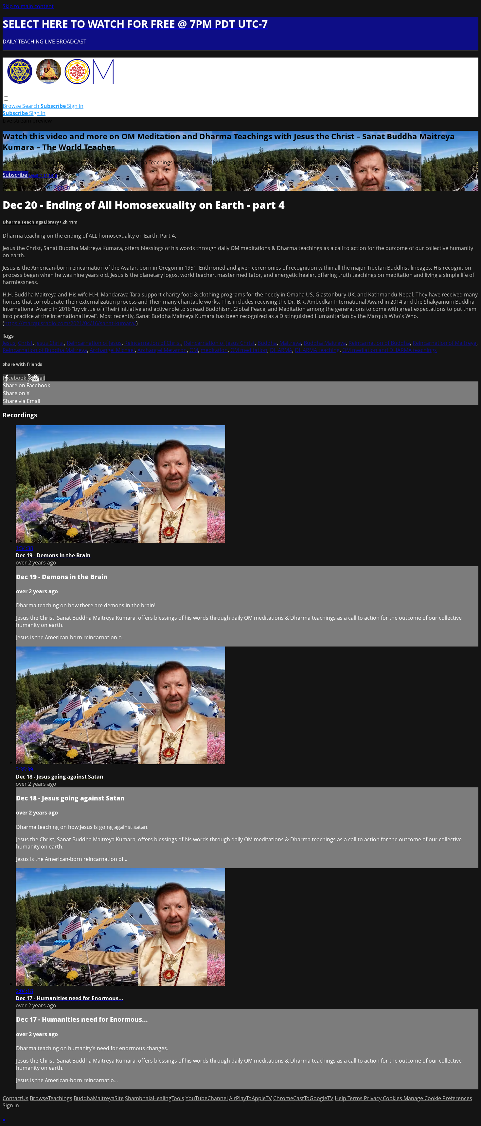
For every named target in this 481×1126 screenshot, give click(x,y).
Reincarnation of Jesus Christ (219, 342)
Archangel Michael (112, 350)
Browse (12, 105)
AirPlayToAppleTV (250, 1098)
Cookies (393, 1098)
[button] (6, 98)
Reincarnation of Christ (152, 342)
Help (341, 1098)
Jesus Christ (49, 342)
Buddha (267, 342)
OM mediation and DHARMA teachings (389, 350)
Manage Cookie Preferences (437, 1098)
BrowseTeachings (51, 1098)
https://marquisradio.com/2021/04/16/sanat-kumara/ (70, 323)
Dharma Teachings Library (31, 222)
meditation (214, 350)
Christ (25, 342)
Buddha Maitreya (325, 342)
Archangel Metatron (162, 350)
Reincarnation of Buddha (379, 342)
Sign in (75, 105)
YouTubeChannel (207, 1098)
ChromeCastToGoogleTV (303, 1098)
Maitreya (290, 342)
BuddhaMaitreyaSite (99, 1098)
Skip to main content (28, 6)
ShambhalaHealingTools (154, 1098)
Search (31, 105)
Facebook (15, 377)
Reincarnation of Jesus (94, 342)
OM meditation (248, 350)
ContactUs (15, 1098)
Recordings (20, 415)
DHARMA (281, 350)
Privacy (373, 1098)
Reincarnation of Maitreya (444, 342)
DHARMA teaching (317, 350)
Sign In (37, 113)
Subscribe (15, 174)
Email (38, 377)
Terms (355, 1098)
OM (193, 350)
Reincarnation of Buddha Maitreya (45, 350)
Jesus (9, 342)
